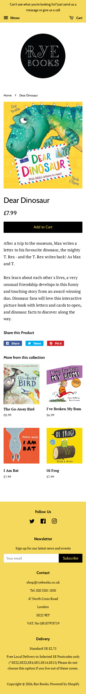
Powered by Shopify (64, 684)
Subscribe (70, 558)
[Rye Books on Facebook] (43, 522)
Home (8, 95)
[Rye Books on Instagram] (54, 522)
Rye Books (41, 684)
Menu (14, 17)
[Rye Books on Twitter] (32, 522)
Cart (78, 18)
